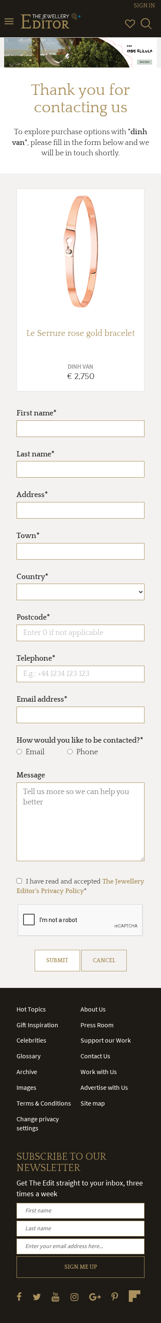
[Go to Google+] (95, 1296)
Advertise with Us (104, 1087)
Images (26, 1087)
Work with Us (98, 1071)
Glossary (28, 1056)
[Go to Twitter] (37, 1296)
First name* (37, 413)
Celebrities (31, 1040)
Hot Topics (31, 1009)
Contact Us (95, 1056)
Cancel (104, 960)
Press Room (97, 1025)
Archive (27, 1071)
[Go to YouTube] (55, 1296)
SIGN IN (144, 5)
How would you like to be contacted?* (80, 740)
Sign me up (80, 1267)
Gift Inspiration (37, 1025)
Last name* (35, 454)
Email (35, 752)
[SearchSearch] (146, 27)
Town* (28, 536)
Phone (87, 752)
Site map (92, 1103)
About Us (93, 1009)
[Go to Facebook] (19, 1296)
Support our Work (105, 1040)
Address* (32, 495)
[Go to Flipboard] (134, 1296)
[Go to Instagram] (74, 1296)
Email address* (42, 699)
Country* (32, 577)
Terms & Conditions (44, 1103)
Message (31, 775)
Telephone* (36, 658)
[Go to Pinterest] (114, 1296)
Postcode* (33, 617)
